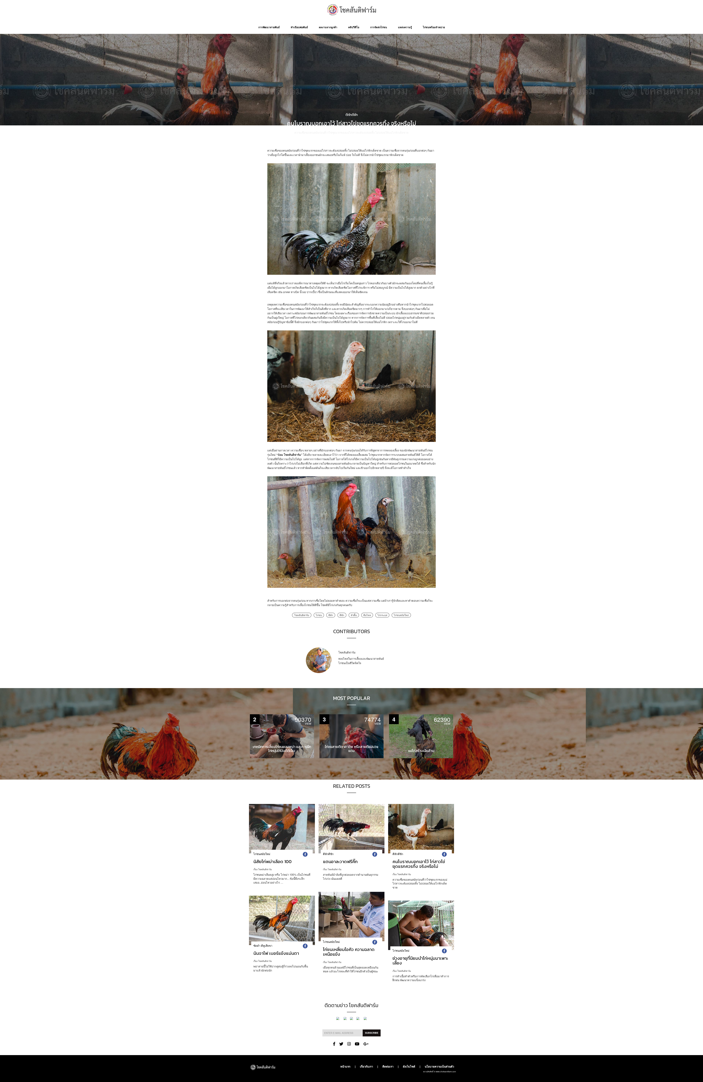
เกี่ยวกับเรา (366, 1066)
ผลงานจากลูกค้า (328, 27)
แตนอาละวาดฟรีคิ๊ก (340, 861)
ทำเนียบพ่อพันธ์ (299, 27)
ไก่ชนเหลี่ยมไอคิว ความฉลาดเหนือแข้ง (349, 951)
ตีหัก (330, 615)
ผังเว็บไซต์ (409, 1066)
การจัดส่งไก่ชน (378, 27)
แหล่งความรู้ (405, 27)
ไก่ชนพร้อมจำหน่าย (434, 27)
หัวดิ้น (354, 615)
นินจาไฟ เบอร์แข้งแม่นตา (276, 953)
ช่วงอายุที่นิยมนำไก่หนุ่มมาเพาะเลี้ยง (420, 960)
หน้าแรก (345, 1066)
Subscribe (371, 1032)
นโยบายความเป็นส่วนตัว (439, 1066)
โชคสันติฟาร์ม (354, 139)
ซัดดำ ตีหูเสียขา (262, 945)
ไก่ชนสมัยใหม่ (401, 615)
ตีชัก (342, 615)
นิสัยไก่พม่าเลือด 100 (272, 861)
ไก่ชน (319, 615)
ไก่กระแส (382, 615)
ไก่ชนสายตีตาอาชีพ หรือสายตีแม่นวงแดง (351, 748)
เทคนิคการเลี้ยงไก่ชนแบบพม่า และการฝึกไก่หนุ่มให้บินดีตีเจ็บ (282, 748)
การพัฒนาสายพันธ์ (269, 27)
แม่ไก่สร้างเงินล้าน (421, 750)
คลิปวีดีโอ (353, 27)
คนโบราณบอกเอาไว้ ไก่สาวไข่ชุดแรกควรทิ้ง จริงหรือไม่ (419, 863)
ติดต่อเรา (387, 1066)
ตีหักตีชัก (351, 114)
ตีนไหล (367, 615)
